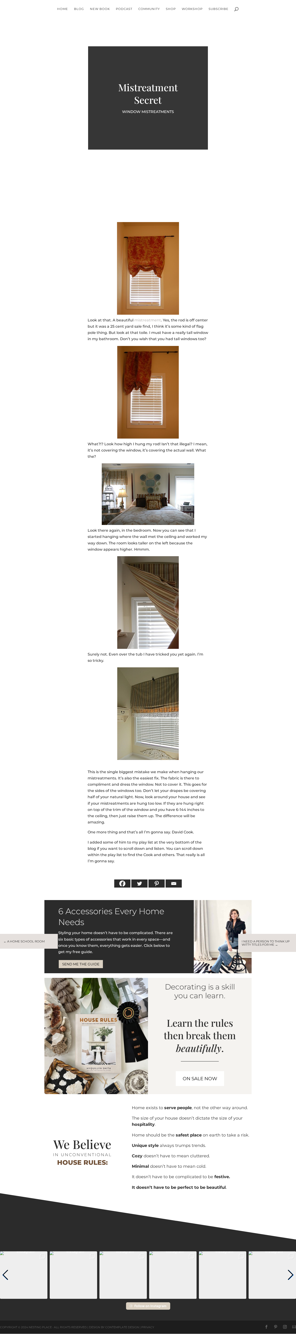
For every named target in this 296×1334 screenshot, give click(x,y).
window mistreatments (148, 112)
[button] (5, 1275)
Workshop (192, 9)
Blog (79, 9)
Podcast (124, 9)
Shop (171, 9)
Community (149, 9)
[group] (23, 1275)
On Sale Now (200, 1078)
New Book (100, 9)
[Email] (174, 883)
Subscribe (218, 9)
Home (62, 9)
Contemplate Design (122, 1327)
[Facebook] (122, 883)
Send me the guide (80, 964)
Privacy (147, 1327)
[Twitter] (139, 883)
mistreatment (147, 320)
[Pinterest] (156, 883)
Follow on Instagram (150, 1306)
